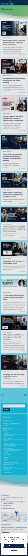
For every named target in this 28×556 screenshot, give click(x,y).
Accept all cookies (14, 546)
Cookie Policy (10, 541)
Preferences (14, 550)
